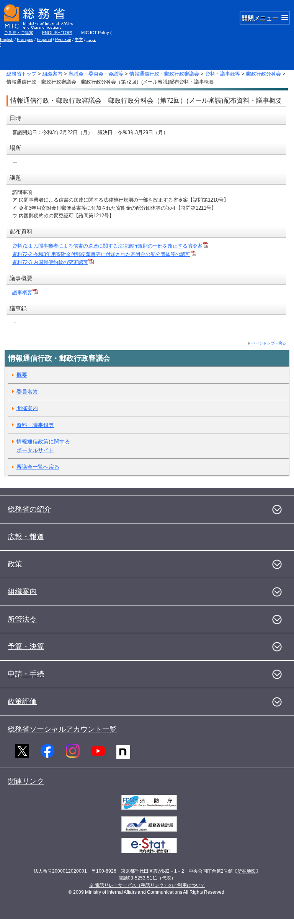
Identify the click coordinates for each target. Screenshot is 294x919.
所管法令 (22, 619)
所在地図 (246, 871)
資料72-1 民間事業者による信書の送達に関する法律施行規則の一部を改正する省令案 (107, 246)
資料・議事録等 (222, 74)
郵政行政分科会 (263, 74)
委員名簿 (27, 392)
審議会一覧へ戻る (37, 467)
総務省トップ (21, 74)
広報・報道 (26, 537)
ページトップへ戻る (269, 343)
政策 (15, 564)
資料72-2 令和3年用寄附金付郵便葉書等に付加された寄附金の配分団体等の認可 (101, 254)
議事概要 (22, 292)
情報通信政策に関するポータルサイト (43, 445)
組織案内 (52, 74)
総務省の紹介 (29, 509)
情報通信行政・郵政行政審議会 (164, 74)
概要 (21, 375)
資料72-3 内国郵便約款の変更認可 (50, 262)
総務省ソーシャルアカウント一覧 (62, 729)
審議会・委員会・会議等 (96, 74)
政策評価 (22, 701)
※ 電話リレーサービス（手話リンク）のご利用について (147, 885)
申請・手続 (26, 674)
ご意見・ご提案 (18, 32)
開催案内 (27, 408)
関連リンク (26, 781)
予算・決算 (26, 646)
